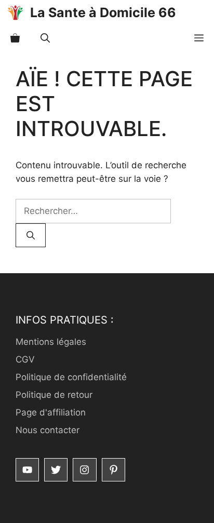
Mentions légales (51, 342)
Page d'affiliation (51, 412)
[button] (45, 38)
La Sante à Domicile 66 (103, 12)
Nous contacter (47, 430)
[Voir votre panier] (15, 38)
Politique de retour (54, 395)
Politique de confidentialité (71, 377)
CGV (25, 359)
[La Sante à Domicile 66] (15, 12)
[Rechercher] (31, 235)
